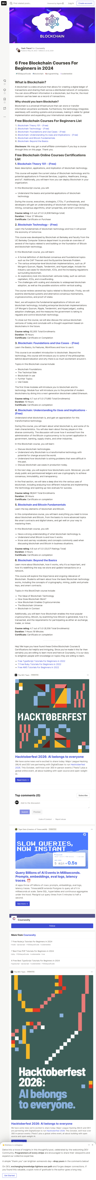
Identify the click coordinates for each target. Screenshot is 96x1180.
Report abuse (60, 819)
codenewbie (66, 73)
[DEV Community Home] (4, 3)
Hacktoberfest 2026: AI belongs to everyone (49, 757)
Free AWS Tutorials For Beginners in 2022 (38, 667)
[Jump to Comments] (4, 91)
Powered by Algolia (54, 3)
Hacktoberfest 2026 (56, 1131)
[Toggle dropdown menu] (88, 675)
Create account (85, 3)
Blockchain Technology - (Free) (33, 128)
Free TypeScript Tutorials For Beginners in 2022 (41, 661)
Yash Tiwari (26, 48)
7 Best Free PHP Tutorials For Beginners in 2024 (32, 952)
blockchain (38, 73)
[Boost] (4, 108)
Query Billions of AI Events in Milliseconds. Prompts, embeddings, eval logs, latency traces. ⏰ (47, 877)
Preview (37, 812)
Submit (25, 812)
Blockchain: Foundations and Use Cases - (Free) (42, 132)
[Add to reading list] (4, 100)
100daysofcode (23, 73)
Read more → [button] (23, 780)
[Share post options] (4, 116)
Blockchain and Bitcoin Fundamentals (36, 138)
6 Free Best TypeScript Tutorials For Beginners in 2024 (35, 962)
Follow (52, 926)
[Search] (11, 3)
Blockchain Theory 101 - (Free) (33, 125)
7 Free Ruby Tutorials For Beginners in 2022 (39, 664)
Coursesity (40, 48)
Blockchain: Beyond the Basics (33, 141)
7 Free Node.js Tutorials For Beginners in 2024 (31, 943)
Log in (71, 3)
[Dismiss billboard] (92, 1145)
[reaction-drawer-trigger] (5, 82)
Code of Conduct (45, 819)
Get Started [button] (9, 1175)
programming (51, 73)
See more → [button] (22, 904)
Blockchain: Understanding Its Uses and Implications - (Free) (48, 135)
